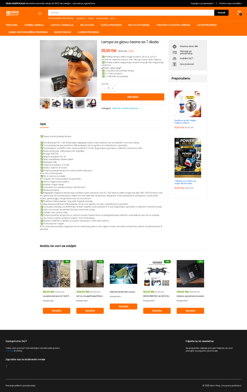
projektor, (81, 18)
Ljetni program (206, 25)
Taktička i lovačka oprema (173, 25)
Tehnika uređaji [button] (34, 25)
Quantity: (105, 84)
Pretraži (221, 12)
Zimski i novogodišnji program (28, 32)
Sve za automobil (139, 25)
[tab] (44, 125)
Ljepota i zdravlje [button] (62, 25)
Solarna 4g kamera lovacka (190, 296)
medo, (91, 18)
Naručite (133, 97)
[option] (45, 103)
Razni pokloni (62, 32)
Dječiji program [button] (111, 25)
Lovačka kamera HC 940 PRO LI (58, 296)
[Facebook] (6, 366)
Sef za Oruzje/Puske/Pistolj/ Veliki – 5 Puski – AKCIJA (101, 296)
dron (113, 18)
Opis (43, 124)
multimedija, (102, 18)
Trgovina (11, 25)
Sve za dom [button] (87, 25)
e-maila (10, 350)
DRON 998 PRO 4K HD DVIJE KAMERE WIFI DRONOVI (167, 296)
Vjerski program (88, 32)
